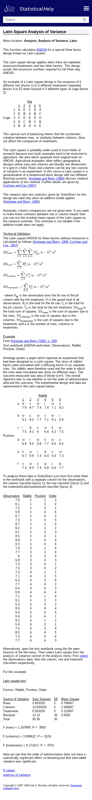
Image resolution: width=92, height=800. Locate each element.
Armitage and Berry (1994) (47, 178)
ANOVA (41, 49)
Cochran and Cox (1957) (19, 185)
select (84, 656)
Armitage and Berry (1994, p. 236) (34, 341)
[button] (84, 20)
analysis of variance (16, 775)
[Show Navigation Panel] (86, 8)
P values (9, 770)
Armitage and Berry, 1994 (21, 201)
